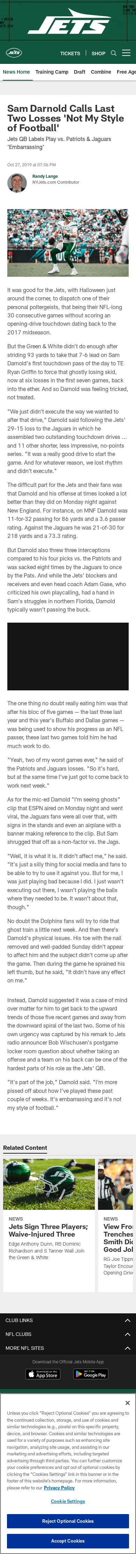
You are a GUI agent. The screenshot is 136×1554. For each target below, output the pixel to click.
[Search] (113, 53)
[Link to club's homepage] (14, 50)
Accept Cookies (68, 1541)
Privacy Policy (59, 1487)
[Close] (127, 1403)
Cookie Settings (68, 1501)
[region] (68, 1473)
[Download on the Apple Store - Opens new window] (43, 1375)
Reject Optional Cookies (68, 1521)
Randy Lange (45, 176)
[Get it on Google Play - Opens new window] (91, 1377)
